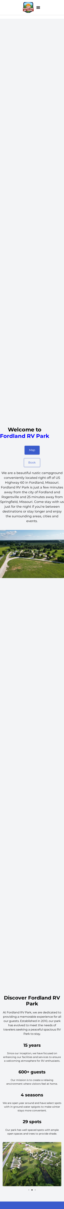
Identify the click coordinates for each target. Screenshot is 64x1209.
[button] (38, 8)
